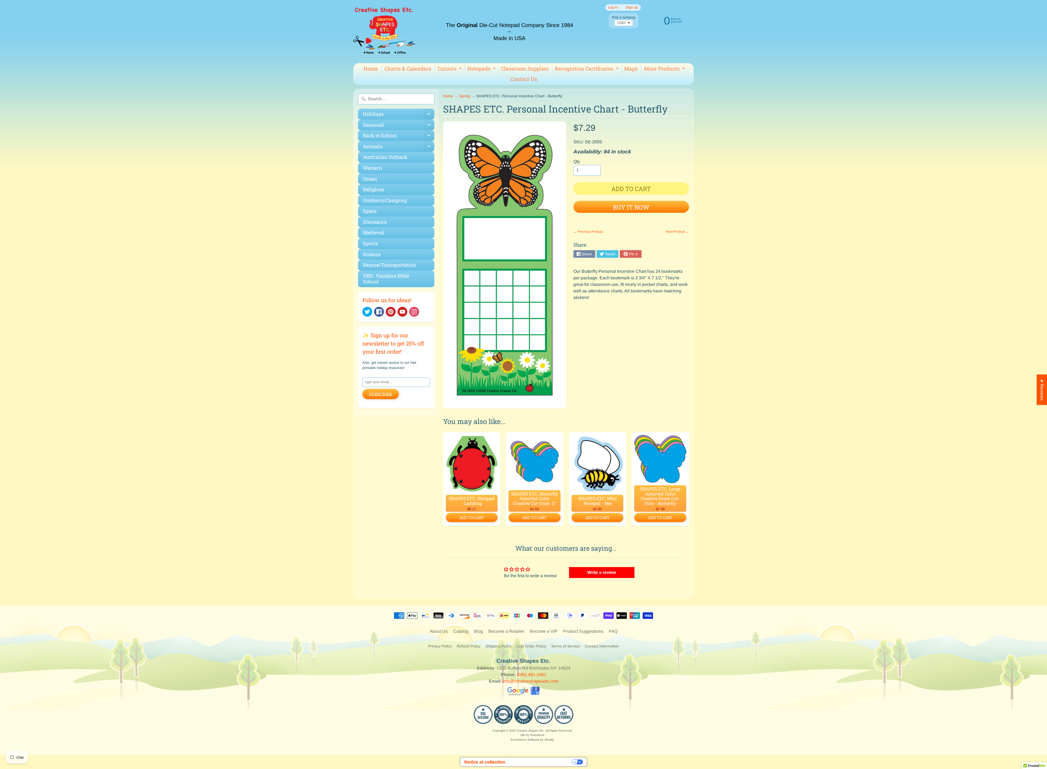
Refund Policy (468, 646)
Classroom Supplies (524, 68)
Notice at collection (484, 762)
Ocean (370, 178)
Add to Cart (471, 517)
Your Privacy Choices (541, 762)
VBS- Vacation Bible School (386, 279)
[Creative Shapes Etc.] (384, 31)
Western (372, 168)
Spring (464, 96)
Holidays (398, 115)
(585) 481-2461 (531, 674)
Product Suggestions (583, 631)
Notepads (482, 69)
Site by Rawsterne (532, 735)
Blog (478, 631)
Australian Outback (385, 157)
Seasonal (398, 126)
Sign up (632, 7)
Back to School (398, 136)
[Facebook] (379, 312)
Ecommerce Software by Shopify (532, 739)
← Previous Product (588, 232)
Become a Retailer (506, 631)
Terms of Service (565, 646)
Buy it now (631, 207)
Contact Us (523, 78)
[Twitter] (367, 312)
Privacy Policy (440, 646)
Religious (373, 189)
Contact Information (602, 646)
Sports (370, 243)
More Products (665, 69)
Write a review (601, 572)
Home (370, 68)
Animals (398, 147)
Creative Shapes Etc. (530, 730)
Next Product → (677, 232)
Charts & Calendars (407, 68)
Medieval (373, 232)
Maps (630, 68)
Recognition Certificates (587, 69)
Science (372, 254)
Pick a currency (623, 17)
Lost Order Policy (531, 646)
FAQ (613, 631)
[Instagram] (414, 312)
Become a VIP (544, 631)
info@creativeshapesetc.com (530, 681)
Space (370, 211)
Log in (613, 7)
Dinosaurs (375, 222)
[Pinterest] (391, 312)
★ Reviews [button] (1042, 390)
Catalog (460, 631)
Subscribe (380, 394)
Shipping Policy (498, 646)
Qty (576, 161)
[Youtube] (402, 312)
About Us (439, 631)
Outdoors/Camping (385, 200)
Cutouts (450, 69)
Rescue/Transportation (389, 265)
